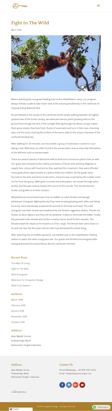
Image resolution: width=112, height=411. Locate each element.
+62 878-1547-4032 (87, 370)
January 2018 (17, 311)
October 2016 (18, 322)
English (15, 409)
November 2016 (19, 316)
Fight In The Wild (19, 269)
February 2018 (18, 305)
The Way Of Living (20, 263)
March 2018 (17, 299)
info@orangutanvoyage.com (79, 373)
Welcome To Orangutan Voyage (27, 280)
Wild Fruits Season (20, 285)
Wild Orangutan (19, 274)
